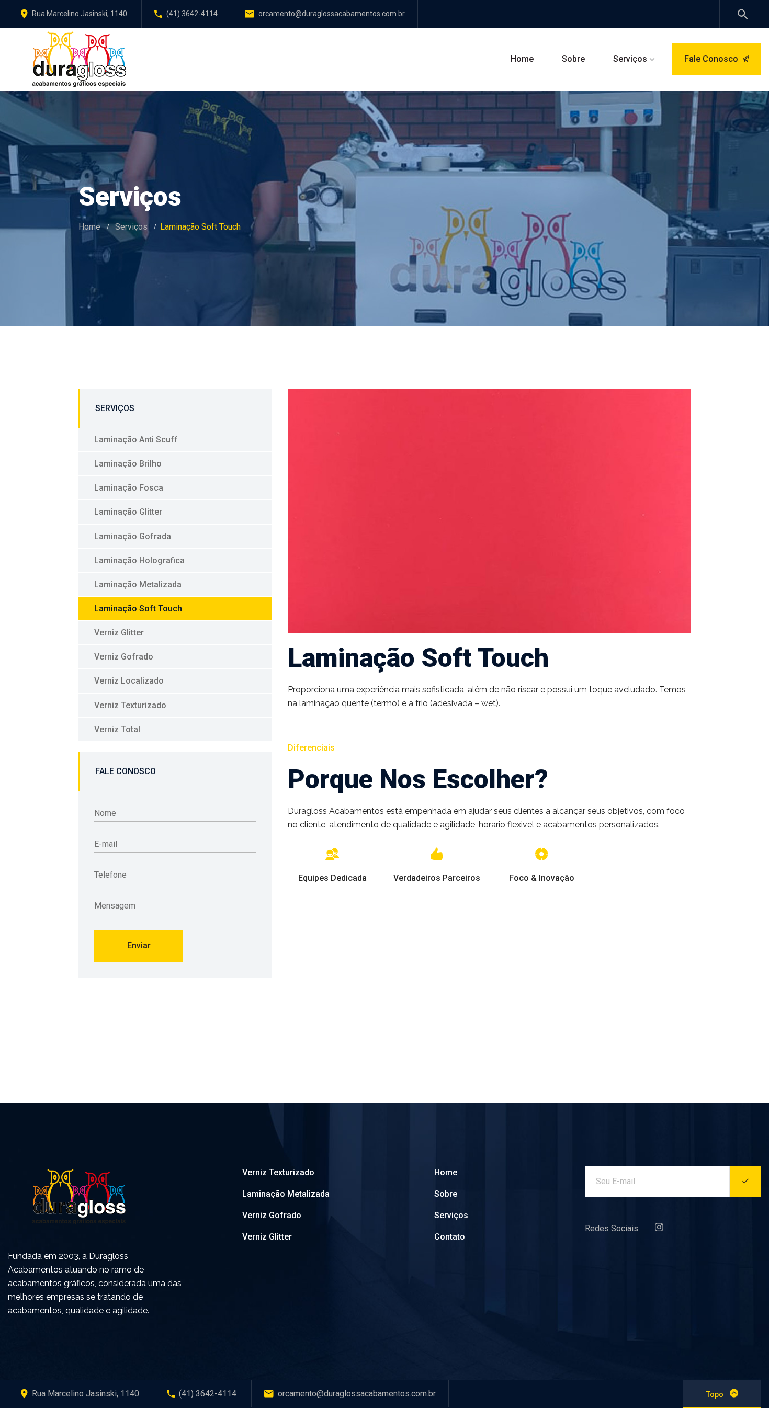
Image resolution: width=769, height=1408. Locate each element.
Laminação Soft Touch (138, 609)
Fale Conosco (711, 59)
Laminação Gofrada (132, 536)
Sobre (445, 1194)
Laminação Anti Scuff (136, 440)
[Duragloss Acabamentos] (78, 59)
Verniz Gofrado (123, 657)
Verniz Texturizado (130, 705)
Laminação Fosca (128, 488)
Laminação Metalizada (138, 584)
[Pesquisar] (740, 15)
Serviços (131, 227)
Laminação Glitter (128, 512)
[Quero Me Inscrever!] (745, 1181)
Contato (449, 1237)
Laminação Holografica (139, 560)
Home (89, 227)
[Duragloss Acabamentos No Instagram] (656, 1228)
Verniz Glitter (119, 633)
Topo (715, 1394)
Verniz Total (117, 729)
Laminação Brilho (128, 464)
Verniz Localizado (129, 681)
